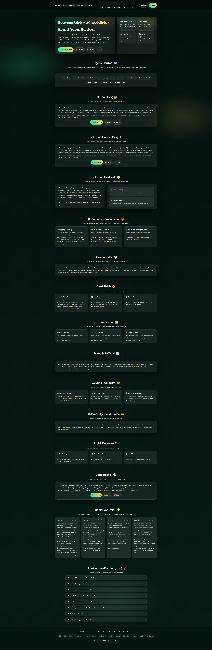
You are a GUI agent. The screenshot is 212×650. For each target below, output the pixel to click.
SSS (132, 7)
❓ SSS (99, 50)
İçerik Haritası (102, 3)
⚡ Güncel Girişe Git (65, 50)
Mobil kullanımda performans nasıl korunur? (83, 614)
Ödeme (108, 7)
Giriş (110, 3)
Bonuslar (101, 78)
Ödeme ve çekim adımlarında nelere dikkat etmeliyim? (86, 608)
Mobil (95, 82)
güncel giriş (60, 461)
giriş (82, 459)
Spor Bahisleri (110, 78)
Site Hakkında (91, 78)
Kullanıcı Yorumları (115, 82)
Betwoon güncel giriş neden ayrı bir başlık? (82, 584)
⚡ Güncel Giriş (96, 122)
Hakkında (78, 636)
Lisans (140, 78)
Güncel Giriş (117, 3)
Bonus (126, 3)
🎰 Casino (90, 50)
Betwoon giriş (80, 35)
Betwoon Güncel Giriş (79, 78)
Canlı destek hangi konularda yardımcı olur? (82, 620)
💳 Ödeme (108, 162)
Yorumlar (125, 7)
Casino (101, 7)
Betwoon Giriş (66, 78)
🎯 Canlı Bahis (97, 162)
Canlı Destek (116, 7)
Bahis (132, 3)
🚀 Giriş (152, 5)
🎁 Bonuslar (80, 50)
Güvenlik (147, 78)
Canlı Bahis (120, 78)
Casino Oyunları (131, 78)
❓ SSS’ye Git (96, 495)
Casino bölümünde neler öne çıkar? (80, 602)
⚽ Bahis (108, 122)
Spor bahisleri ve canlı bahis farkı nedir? (81, 596)
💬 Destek (143, 5)
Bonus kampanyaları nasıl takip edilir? (80, 590)
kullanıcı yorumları (94, 200)
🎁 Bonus (117, 495)
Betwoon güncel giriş (92, 35)
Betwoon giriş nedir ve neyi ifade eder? (81, 578)
